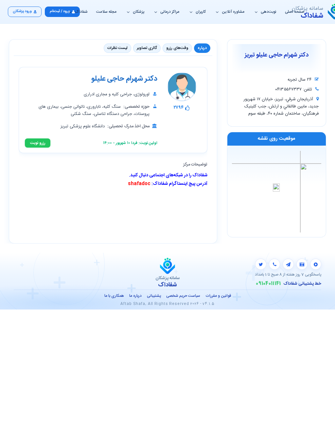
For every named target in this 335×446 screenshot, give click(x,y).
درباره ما (135, 296)
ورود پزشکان (22, 11)
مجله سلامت (106, 11)
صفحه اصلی (294, 11)
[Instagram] (302, 264)
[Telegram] (288, 264)
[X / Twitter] (260, 264)
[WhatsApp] (274, 264)
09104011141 (268, 284)
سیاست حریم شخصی (183, 296)
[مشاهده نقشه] (276, 191)
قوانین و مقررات (218, 296)
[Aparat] (315, 264)
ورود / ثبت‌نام (60, 11)
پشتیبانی (154, 296)
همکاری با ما (114, 296)
